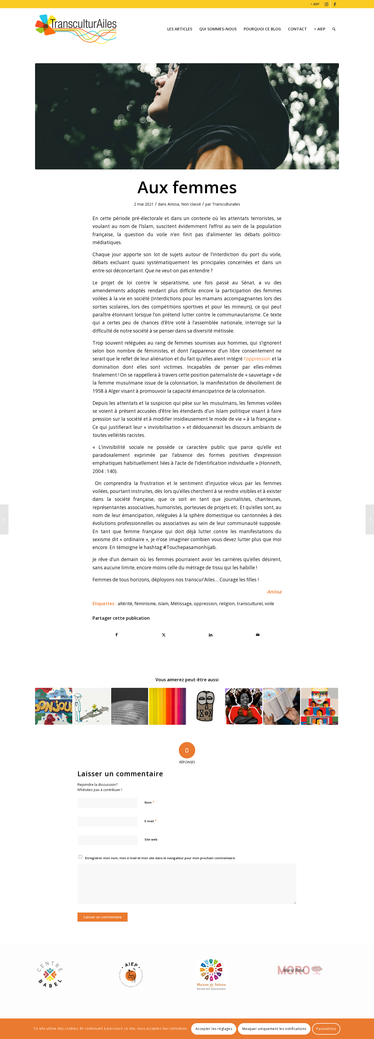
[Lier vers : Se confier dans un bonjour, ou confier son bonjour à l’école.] (53, 706)
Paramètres (326, 1028)
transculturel (250, 604)
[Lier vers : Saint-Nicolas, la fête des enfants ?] (243, 706)
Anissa (173, 204)
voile (269, 604)
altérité (125, 604)
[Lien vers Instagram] (326, 4)
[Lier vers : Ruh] (91, 706)
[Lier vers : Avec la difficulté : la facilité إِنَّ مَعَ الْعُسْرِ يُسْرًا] (129, 706)
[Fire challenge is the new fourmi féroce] (370, 519)
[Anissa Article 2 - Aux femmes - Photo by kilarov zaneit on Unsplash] (187, 116)
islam (163, 604)
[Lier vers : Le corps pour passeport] (205, 706)
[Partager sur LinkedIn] (210, 635)
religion (227, 604)
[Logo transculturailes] (80, 29)
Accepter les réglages (213, 1028)
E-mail (151, 820)
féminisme (145, 604)
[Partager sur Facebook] (116, 635)
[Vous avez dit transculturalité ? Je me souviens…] (4, 519)
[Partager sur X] (163, 635)
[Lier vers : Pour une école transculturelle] (319, 706)
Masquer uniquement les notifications (274, 1028)
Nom (149, 802)
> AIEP (315, 4)
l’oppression (257, 359)
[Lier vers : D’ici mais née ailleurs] (167, 706)
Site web (151, 839)
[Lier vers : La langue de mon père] (281, 706)
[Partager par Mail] (257, 635)
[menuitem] (314, 4)
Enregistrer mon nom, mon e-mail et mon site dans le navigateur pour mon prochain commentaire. (160, 858)
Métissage (181, 604)
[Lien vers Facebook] (335, 4)
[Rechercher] (334, 29)
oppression (205, 604)
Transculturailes (226, 204)
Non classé (191, 204)
